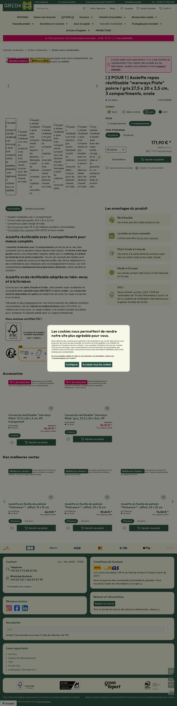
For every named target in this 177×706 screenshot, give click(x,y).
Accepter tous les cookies (97, 364)
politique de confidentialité (62, 352)
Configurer (72, 364)
